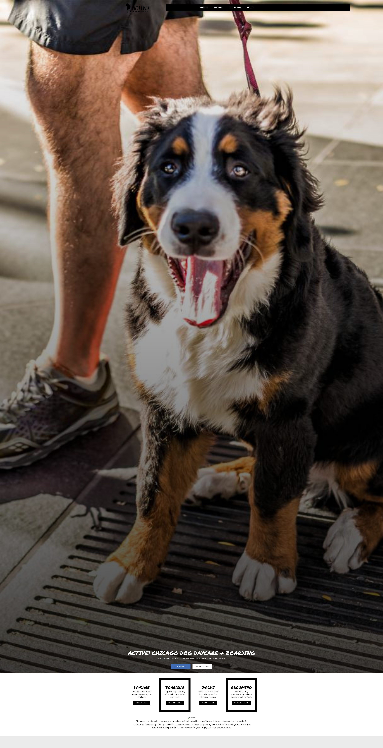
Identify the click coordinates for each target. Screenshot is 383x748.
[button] (141, 703)
